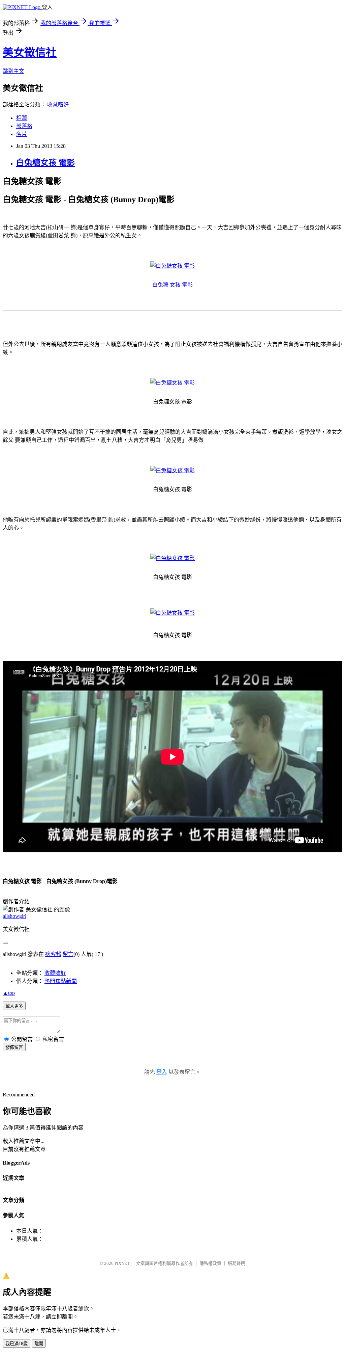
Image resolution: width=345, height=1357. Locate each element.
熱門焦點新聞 (60, 981)
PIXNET (122, 1263)
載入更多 (14, 1006)
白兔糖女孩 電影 (45, 162)
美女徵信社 (30, 52)
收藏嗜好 (58, 104)
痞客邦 (53, 954)
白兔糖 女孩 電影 (172, 285)
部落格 (24, 126)
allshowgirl (14, 916)
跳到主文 (13, 71)
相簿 (21, 118)
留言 (68, 954)
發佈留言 (14, 1047)
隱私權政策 (210, 1263)
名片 (21, 134)
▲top (9, 993)
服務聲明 (236, 1263)
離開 (38, 1343)
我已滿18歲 (16, 1343)
